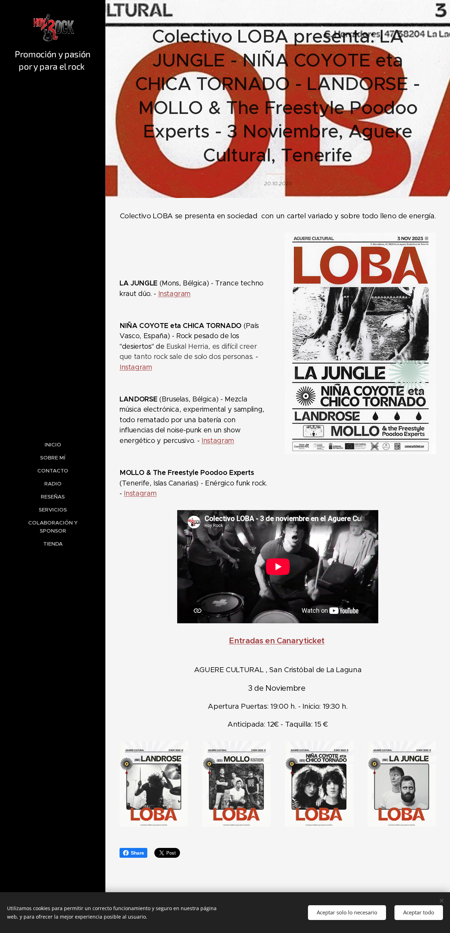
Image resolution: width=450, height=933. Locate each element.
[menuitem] (52, 444)
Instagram (174, 293)
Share (137, 853)
